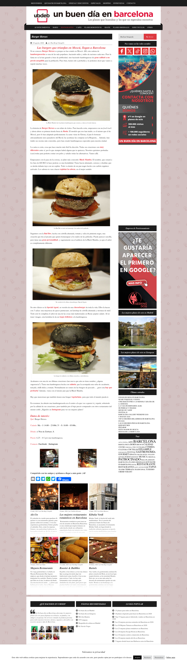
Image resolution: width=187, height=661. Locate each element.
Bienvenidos (36, 3)
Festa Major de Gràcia (128, 429)
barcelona (144, 441)
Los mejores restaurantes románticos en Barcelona (73, 516)
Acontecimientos (42, 27)
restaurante (146, 464)
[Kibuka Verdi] (103, 496)
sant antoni (139, 467)
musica (143, 456)
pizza (143, 460)
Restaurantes (67, 27)
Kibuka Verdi (96, 514)
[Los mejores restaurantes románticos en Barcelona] (74, 496)
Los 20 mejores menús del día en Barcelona (130, 638)
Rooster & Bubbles (70, 568)
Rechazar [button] (147, 657)
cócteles (133, 449)
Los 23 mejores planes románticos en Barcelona (131, 628)
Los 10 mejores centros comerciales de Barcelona (132, 635)
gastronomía (145, 452)
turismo (150, 469)
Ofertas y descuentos (78, 3)
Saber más (170, 657)
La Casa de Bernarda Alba (130, 406)
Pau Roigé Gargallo (57, 43)
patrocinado (129, 459)
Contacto (131, 3)
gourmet (123, 454)
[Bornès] (103, 550)
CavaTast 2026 (124, 416)
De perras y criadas (127, 408)
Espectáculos (138, 27)
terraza (129, 469)
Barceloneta (124, 444)
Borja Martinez (104, 511)
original (151, 457)
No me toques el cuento (129, 399)
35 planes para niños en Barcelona (127, 610)
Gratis (107, 27)
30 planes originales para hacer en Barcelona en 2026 (133, 614)
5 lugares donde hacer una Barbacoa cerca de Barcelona (134, 641)
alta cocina (123, 442)
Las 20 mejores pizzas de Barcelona (134, 423)
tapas (152, 466)
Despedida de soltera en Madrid (89, 623)
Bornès (93, 568)
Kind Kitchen (124, 425)
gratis (139, 454)
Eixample (145, 449)
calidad (148, 444)
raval (134, 464)
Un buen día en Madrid (86, 610)
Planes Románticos (93, 27)
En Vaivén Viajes (84, 626)
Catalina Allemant (76, 511)
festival (131, 452)
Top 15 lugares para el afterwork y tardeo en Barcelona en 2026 (133, 618)
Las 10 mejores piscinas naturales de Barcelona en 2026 (134, 622)
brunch (139, 444)
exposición (122, 452)
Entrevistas (118, 3)
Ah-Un (34, 514)
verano (128, 471)
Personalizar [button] (159, 657)
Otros (150, 27)
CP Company (83, 620)
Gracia (132, 454)
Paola (43, 565)
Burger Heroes (40, 36)
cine (134, 447)
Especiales (95, 3)
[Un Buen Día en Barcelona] (93, 24)
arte (130, 442)
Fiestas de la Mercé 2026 (129, 431)
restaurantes (126, 466)
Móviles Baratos (84, 617)
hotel (145, 454)
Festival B (122, 412)
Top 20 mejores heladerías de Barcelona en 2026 (136, 420)
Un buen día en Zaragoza (87, 614)
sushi (146, 467)
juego (128, 456)
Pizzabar (122, 427)
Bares (55, 27)
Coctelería (140, 447)
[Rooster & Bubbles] (74, 550)
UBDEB (121, 471)
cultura (122, 449)
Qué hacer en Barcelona (55, 3)
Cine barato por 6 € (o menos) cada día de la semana (136, 402)
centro (121, 447)
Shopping (107, 3)
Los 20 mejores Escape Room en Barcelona (130, 631)
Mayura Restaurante (41, 568)
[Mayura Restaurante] (44, 550)
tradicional (140, 469)
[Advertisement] (137, 186)
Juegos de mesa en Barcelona (131, 397)
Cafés (78, 27)
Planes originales (137, 462)
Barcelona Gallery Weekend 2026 (133, 414)
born (133, 444)
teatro (121, 469)
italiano (151, 454)
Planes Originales (121, 27)
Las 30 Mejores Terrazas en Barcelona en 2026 (131, 625)
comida (150, 446)
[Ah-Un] (44, 496)
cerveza (129, 447)
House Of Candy (125, 410)
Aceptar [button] (137, 657)
